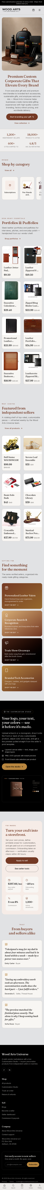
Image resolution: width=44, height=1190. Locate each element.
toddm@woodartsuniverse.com (27, 1181)
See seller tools (22, 868)
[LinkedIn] (10, 1070)
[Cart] (33, 10)
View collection (20, 123)
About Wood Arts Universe (12, 1131)
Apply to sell (22, 860)
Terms (11, 1181)
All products (6, 1083)
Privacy (4, 1181)
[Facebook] (4, 1070)
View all (8, 170)
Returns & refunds (9, 1094)
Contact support (8, 1134)
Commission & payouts (10, 1118)
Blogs (4, 1107)
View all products (12, 428)
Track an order (7, 1091)
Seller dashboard (8, 1114)
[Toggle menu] (39, 10)
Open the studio (13, 766)
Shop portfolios (11, 239)
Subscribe (33, 1164)
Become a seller (8, 1111)
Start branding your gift (20, 117)
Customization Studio (10, 1087)
